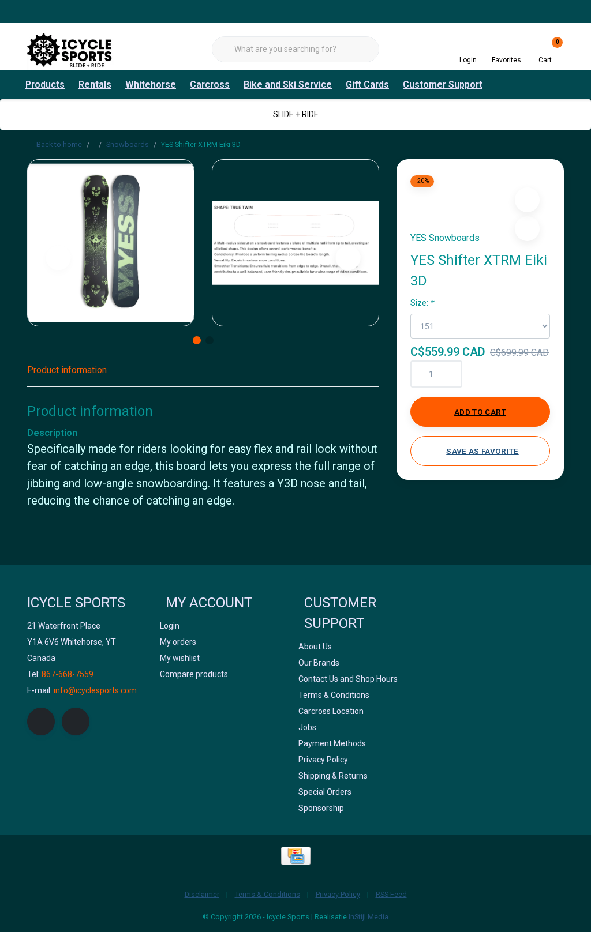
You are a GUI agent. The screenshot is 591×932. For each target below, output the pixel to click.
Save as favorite (482, 451)
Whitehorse (150, 84)
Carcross (210, 84)
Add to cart (480, 411)
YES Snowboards (445, 237)
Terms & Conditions (267, 894)
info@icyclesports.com (95, 690)
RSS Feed (391, 894)
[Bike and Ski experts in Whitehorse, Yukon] (70, 48)
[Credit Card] (296, 856)
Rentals (94, 84)
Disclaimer (202, 894)
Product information (67, 369)
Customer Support (442, 84)
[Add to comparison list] (527, 228)
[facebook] (41, 721)
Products (45, 84)
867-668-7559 (67, 674)
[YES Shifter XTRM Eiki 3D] (110, 242)
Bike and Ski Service (288, 84)
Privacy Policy (338, 894)
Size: (421, 302)
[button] (527, 199)
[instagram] (75, 721)
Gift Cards (367, 84)
